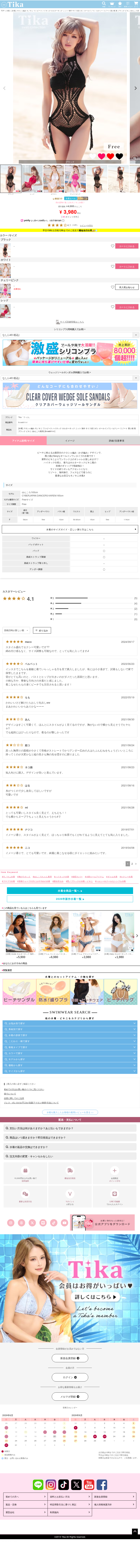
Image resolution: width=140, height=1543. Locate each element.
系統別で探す (16, 1029)
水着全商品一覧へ (69, 890)
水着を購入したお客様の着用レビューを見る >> (70, 1112)
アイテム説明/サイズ (23, 440)
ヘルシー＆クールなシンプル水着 (111, 881)
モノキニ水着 (9, 877)
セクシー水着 (127, 877)
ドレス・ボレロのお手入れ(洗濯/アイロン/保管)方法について (31, 1102)
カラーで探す (16, 1053)
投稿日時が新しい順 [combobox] (14, 630)
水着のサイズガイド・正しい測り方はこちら (70, 529)
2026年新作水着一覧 (69, 899)
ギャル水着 (112, 877)
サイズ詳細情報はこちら (72, 321)
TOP (2, 10)
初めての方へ (12, 1496)
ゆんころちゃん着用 (43, 877)
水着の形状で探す (18, 1035)
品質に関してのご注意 (14, 1098)
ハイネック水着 (62, 877)
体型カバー (77, 877)
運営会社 (10, 1512)
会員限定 (114, 1179)
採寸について (10, 1093)
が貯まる (70, 1202)
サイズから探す (17, 1070)
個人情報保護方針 (103, 1504)
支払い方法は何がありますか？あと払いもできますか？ (41, 1128)
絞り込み (43, 630)
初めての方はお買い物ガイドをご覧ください (24, 1089)
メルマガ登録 (68, 1396)
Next (135, 88)
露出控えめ (58, 881)
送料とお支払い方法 (60, 1496)
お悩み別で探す (17, 1023)
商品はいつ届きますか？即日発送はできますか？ (38, 1137)
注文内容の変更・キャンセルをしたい (31, 1156)
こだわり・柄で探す (19, 1041)
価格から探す (16, 1065)
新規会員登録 (68, 1358)
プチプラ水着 (9, 881)
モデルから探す (17, 1059)
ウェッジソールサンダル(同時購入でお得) (70, 372)
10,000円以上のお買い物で (25, 1179)
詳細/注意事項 (116, 440)
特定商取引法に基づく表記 (63, 1504)
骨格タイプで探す (18, 1047)
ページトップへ (135, 1531)
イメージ (70, 440)
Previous (4, 88)
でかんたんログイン (114, 1202)
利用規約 (54, 1512)
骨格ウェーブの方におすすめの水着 (34, 881)
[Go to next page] (135, 864)
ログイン (68, 1377)
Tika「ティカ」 (24, 417)
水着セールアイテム (95, 877)
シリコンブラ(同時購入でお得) (70, 329)
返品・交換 (11, 1504)
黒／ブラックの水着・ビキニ (80, 881)
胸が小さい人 (24, 877)
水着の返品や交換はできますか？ (29, 1147)
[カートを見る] (137, 2)
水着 (8, 10)
